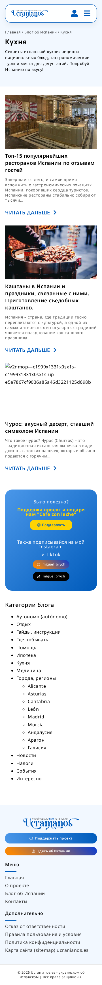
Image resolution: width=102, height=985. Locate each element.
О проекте (17, 885)
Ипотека (26, 655)
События (26, 771)
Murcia (36, 725)
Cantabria (39, 701)
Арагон (36, 740)
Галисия (37, 747)
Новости (26, 755)
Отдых (23, 624)
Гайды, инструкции (38, 632)
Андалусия (40, 732)
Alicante (37, 686)
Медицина (28, 670)
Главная (13, 32)
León (33, 709)
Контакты (16, 901)
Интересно (29, 778)
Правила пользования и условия (43, 934)
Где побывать (32, 639)
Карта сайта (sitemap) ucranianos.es (47, 950)
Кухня (23, 663)
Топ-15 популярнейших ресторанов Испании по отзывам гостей (50, 162)
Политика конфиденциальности (42, 942)
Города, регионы (36, 678)
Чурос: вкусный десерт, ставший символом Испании (49, 427)
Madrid (36, 717)
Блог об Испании (40, 32)
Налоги (24, 763)
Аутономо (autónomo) (42, 616)
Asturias (37, 694)
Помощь (26, 647)
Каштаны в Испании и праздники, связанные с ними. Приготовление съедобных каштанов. (47, 297)
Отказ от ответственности (35, 926)
